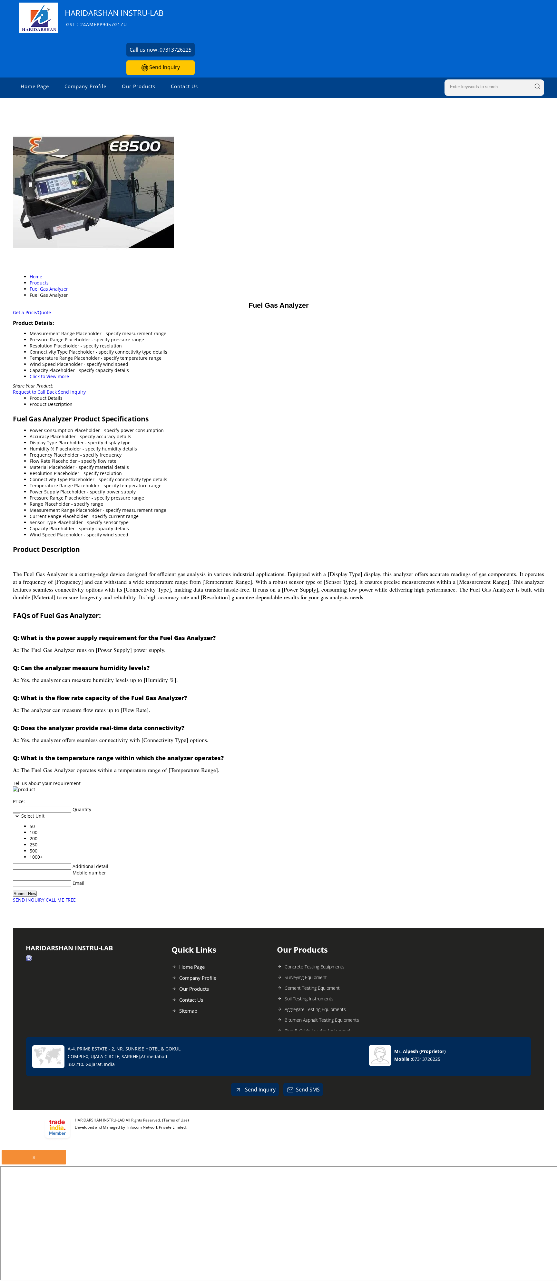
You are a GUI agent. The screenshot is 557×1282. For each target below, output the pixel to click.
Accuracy (39, 436)
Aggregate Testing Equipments (315, 1009)
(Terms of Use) (175, 1120)
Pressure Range (47, 498)
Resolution (41, 473)
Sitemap (188, 1011)
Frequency (41, 455)
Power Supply (44, 492)
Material (39, 467)
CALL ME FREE (61, 900)
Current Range (45, 516)
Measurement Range (52, 510)
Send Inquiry (164, 67)
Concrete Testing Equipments (315, 967)
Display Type (43, 442)
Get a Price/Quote (32, 312)
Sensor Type (43, 522)
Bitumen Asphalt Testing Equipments (322, 1020)
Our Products (138, 86)
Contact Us (184, 86)
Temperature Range (51, 485)
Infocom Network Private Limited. (157, 1127)
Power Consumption (51, 430)
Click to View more (49, 376)
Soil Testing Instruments (309, 999)
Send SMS (308, 1089)
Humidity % (42, 449)
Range (36, 504)
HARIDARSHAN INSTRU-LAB (114, 17)
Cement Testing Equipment (312, 988)
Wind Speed (43, 535)
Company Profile (85, 86)
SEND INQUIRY (28, 900)
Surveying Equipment (306, 977)
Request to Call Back (35, 392)
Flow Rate (40, 461)
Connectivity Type (49, 479)
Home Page (35, 86)
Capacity (39, 528)
